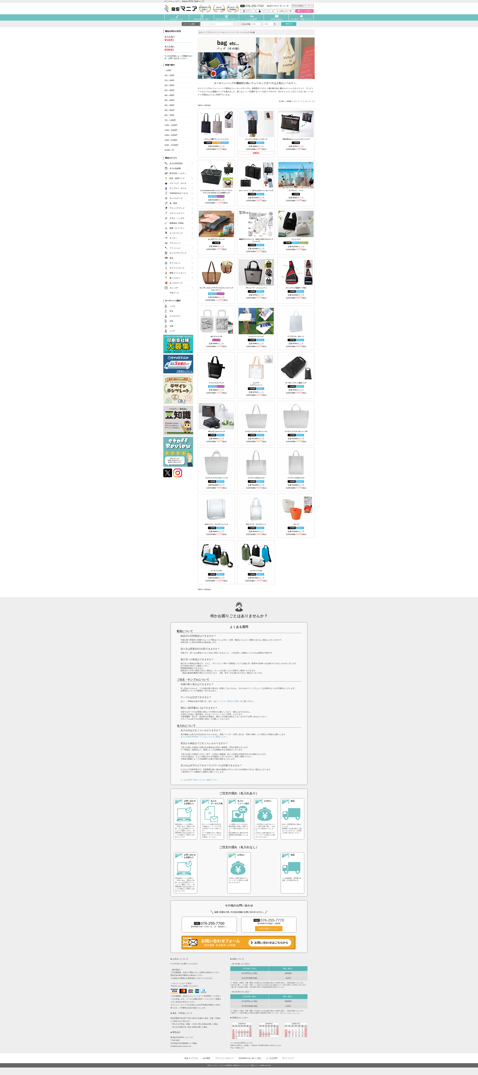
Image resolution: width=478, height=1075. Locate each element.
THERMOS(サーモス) (179, 193)
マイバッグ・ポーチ (178, 183)
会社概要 (206, 1058)
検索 (288, 24)
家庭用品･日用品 (177, 223)
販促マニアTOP (205, 32)
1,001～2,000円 (171, 125)
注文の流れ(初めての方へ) (226, 19)
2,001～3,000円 (171, 130)
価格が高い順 (309, 101)
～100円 (168, 70)
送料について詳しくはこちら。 (290, 1013)
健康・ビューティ (177, 228)
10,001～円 (169, 150)
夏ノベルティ (175, 278)
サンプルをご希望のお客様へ (228, 701)
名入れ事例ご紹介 (201, 19)
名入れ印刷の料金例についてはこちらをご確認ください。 (205, 737)
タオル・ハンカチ (177, 218)
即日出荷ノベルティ (178, 173)
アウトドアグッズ (177, 208)
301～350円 (169, 95)
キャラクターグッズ (178, 253)
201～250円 (169, 85)
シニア (172, 331)
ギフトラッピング (177, 268)
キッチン (173, 238)
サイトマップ (288, 1058)
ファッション (175, 248)
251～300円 (169, 90)
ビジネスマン (175, 316)
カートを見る (306, 11)
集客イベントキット (178, 273)
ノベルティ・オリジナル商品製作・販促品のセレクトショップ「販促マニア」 (235, 1065)
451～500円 (169, 110)
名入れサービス (176, 19)
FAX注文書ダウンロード (269, 929)
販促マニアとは (191, 1058)
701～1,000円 (170, 120)
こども (172, 306)
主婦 (171, 326)
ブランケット (175, 243)
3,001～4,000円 (171, 135)
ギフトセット (175, 263)
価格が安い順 (298, 101)
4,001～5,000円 (171, 140)
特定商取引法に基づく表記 (250, 1058)
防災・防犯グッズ (177, 178)
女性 (171, 321)
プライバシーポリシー (224, 1058)
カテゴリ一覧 (218, 32)
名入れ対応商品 (176, 163)
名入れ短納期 (175, 168)
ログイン (249, 11)
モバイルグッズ (176, 198)
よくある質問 (251, 19)
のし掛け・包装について (301, 19)
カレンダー (174, 288)
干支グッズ (174, 293)
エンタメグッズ (176, 233)
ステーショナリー (177, 213)
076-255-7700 (209, 923)
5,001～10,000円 (171, 145)
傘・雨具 (173, 203)
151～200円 (169, 80)
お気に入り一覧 (285, 11)
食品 (171, 258)
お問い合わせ (276, 19)
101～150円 (169, 75)
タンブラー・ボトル (178, 188)
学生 (171, 311)
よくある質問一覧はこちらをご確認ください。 (200, 780)
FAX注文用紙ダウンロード (302, 6)
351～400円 (169, 100)
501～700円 (169, 115)
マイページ (265, 11)
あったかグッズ (176, 283)
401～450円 (169, 105)
